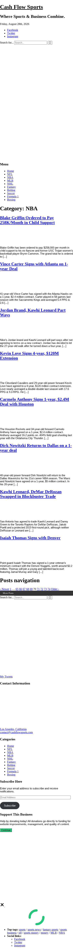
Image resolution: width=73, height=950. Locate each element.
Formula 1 (13, 196)
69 (31, 589)
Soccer (11, 193)
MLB (10, 180)
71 (38, 589)
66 (20, 589)
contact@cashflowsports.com (16, 732)
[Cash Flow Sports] (36, 82)
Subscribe (10, 805)
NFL (10, 174)
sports (22, 929)
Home (10, 170)
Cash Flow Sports (21, 7)
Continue (5, 830)
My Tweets (6, 676)
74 (48, 589)
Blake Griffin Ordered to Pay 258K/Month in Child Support (27, 220)
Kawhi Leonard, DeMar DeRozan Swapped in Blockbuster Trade (30, 494)
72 (41, 589)
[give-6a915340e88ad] (2, 905)
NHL (10, 183)
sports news (34, 929)
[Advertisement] (36, 122)
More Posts (8, 593)
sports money (31, 932)
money (44, 932)
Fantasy (11, 186)
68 (27, 589)
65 (17, 589)
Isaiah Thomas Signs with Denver (30, 538)
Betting (11, 190)
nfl (20, 932)
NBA (10, 177)
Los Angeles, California (13, 729)
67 (24, 589)
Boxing (11, 199)
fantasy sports (50, 929)
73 (45, 589)
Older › (55, 589)
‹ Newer (4, 589)
